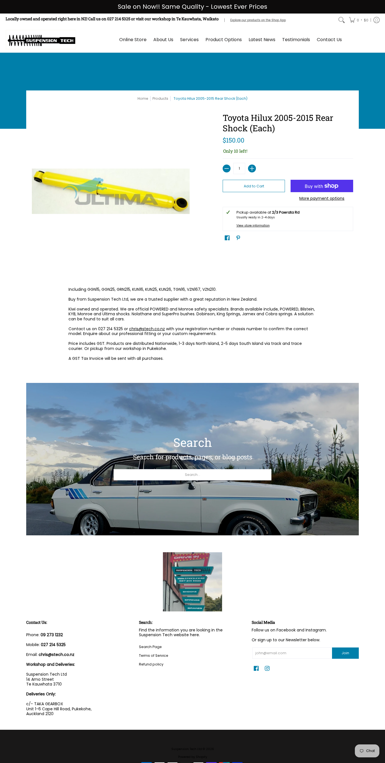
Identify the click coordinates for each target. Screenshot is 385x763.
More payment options (321, 198)
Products (160, 98)
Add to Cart (254, 186)
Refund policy (151, 664)
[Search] (341, 20)
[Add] (252, 168)
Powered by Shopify (192, 757)
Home (143, 98)
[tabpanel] (192, 325)
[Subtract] (227, 168)
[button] (358, 20)
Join (345, 653)
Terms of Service (153, 655)
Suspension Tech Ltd (186, 749)
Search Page (150, 646)
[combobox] (192, 474)
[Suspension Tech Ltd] (41, 39)
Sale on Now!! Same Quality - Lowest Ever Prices (192, 6)
